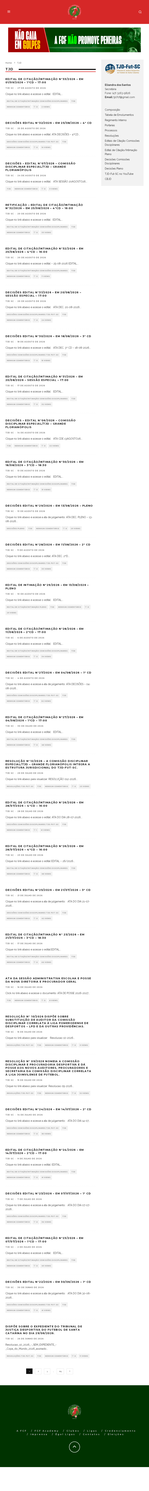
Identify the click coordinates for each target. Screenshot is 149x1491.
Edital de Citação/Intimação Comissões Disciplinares (37, 101)
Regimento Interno (116, 120)
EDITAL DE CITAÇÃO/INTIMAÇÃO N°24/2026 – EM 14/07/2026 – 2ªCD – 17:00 (44, 1151)
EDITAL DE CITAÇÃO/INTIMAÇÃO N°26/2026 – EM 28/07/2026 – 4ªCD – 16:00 (44, 804)
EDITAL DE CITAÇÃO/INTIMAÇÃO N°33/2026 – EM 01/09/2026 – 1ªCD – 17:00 (44, 80)
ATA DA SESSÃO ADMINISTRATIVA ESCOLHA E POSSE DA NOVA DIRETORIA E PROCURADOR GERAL (48, 980)
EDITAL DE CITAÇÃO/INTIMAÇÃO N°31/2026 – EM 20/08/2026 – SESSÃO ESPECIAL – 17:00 (44, 378)
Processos (111, 130)
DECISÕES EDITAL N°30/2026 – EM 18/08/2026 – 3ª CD (48, 336)
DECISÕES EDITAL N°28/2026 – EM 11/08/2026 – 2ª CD (48, 544)
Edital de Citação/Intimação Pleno (27, 607)
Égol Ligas (65, 1434)
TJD (73, 101)
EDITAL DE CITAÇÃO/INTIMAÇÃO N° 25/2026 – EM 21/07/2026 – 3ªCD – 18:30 (44, 936)
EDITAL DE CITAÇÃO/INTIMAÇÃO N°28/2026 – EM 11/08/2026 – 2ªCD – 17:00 (44, 630)
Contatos (91, 1434)
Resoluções (112, 135)
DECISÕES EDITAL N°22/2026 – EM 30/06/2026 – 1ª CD (48, 1282)
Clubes (73, 1430)
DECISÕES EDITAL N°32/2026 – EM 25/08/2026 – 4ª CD (48, 123)
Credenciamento (120, 1430)
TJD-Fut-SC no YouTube (119, 173)
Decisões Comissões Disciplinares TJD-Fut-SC (33, 142)
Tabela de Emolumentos (119, 114)
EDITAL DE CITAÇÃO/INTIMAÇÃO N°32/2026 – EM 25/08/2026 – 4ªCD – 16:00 (44, 250)
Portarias (110, 125)
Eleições (116, 1434)
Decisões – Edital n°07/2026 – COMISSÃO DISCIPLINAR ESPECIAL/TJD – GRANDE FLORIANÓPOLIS (40, 167)
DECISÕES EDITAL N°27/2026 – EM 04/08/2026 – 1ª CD (48, 672)
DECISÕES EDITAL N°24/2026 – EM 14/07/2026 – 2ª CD (48, 1109)
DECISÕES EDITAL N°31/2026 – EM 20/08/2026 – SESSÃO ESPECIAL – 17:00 (43, 294)
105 (60, 1371)
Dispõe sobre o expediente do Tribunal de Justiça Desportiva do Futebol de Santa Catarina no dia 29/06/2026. (43, 1330)
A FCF (22, 1430)
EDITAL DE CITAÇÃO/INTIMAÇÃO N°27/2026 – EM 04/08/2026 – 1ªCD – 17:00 (44, 719)
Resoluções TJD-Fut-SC (20, 786)
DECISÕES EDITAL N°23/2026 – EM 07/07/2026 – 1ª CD (48, 1193)
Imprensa (39, 1434)
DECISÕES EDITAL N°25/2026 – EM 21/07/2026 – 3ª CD (48, 890)
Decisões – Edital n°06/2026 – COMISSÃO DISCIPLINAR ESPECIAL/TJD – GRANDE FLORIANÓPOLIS (40, 424)
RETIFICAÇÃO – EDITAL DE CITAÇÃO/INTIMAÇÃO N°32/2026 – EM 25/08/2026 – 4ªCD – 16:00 (44, 206)
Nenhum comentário (18, 107)
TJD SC (9, 88)
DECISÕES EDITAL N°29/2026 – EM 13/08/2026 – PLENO (49, 505)
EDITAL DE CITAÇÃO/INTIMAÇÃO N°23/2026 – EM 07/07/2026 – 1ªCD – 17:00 (44, 1239)
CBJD (108, 179)
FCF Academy (47, 1430)
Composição (112, 109)
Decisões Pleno (16, 528)
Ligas (92, 1430)
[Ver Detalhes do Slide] (74, 40)
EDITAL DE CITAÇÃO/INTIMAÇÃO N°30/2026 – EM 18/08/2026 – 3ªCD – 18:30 (44, 463)
